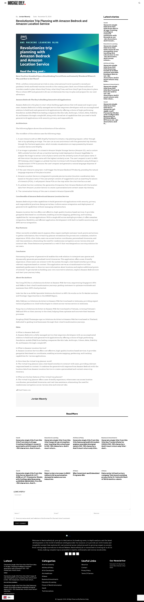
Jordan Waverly (24, 17)
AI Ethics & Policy (109, 63)
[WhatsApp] (31, 29)
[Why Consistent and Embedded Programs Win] (86, 460)
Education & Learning (110, 43)
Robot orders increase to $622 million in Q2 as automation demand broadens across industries (57, 476)
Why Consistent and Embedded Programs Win (86, 474)
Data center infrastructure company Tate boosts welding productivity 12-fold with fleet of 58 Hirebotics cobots (114, 476)
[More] (36, 29)
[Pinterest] (27, 29)
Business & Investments (111, 84)
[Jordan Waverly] (23, 399)
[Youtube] (77, 553)
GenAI (106, 22)
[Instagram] (70, 553)
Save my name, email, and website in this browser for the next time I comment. (43, 518)
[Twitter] (22, 29)
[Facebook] (18, 29)
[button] (139, 3)
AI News (46, 470)
